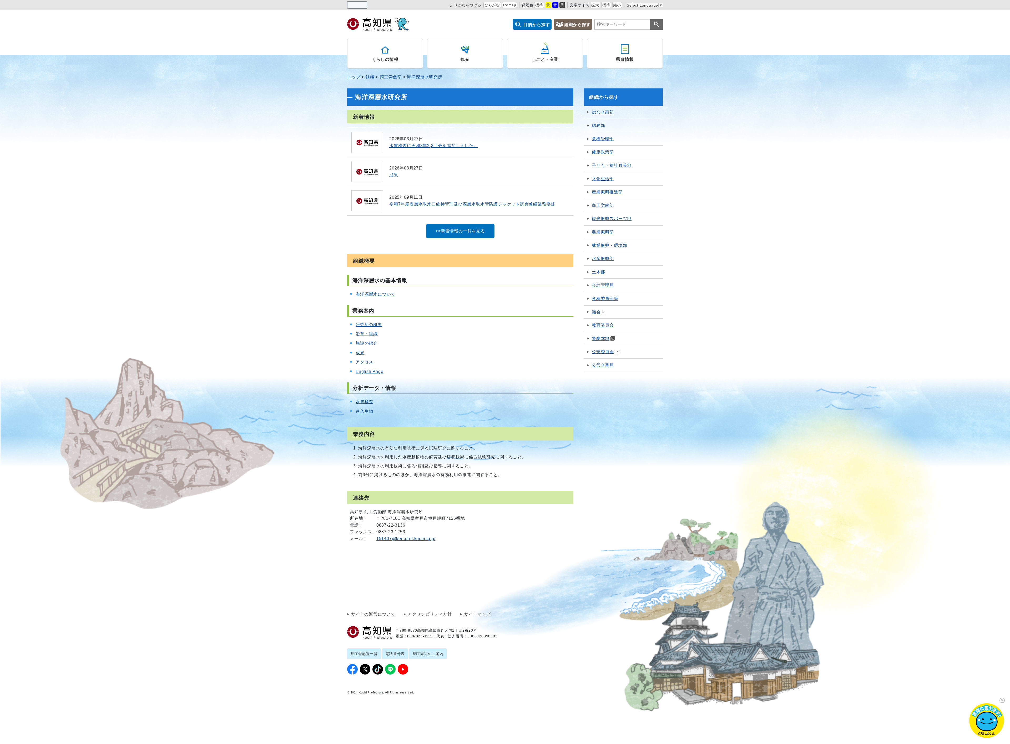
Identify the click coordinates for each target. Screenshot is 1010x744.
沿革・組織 (367, 334)
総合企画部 (603, 112)
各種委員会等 (605, 298)
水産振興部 (603, 258)
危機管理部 (603, 139)
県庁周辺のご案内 (427, 654)
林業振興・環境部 (609, 245)
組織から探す (577, 24)
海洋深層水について (375, 294)
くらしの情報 (385, 59)
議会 (596, 312)
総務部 (598, 125)
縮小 (617, 5)
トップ (353, 77)
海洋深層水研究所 (424, 77)
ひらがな (492, 5)
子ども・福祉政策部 (612, 165)
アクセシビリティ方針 (430, 614)
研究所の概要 (369, 324)
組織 (370, 77)
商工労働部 (391, 77)
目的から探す (536, 24)
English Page (369, 371)
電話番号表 (395, 654)
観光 (465, 59)
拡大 (595, 5)
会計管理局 (603, 285)
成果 (360, 353)
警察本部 (600, 338)
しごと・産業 (545, 59)
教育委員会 (603, 325)
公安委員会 (603, 351)
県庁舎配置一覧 (364, 654)
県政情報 (625, 59)
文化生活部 (603, 179)
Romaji (509, 5)
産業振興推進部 (607, 192)
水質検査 (364, 402)
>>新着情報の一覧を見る (460, 231)
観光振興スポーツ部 (612, 218)
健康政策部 (603, 152)
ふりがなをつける (465, 5)
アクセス (364, 362)
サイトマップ (477, 614)
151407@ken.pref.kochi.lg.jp (406, 538)
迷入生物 (364, 411)
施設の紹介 (367, 343)
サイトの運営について (373, 614)
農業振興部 (603, 232)
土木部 (598, 272)
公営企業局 (603, 365)
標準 (539, 5)
